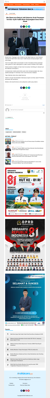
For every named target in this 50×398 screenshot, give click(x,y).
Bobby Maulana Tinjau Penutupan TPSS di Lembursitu (24, 349)
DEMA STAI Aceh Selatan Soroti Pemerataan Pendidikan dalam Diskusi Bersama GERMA (28, 142)
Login (43, 105)
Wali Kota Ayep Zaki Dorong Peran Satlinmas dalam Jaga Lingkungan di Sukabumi (24, 359)
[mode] (8, 1)
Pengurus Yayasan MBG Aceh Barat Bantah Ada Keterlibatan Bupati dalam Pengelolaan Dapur (27, 149)
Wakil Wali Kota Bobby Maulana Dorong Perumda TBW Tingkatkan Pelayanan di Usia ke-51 (24, 365)
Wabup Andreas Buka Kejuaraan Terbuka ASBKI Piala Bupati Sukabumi (25, 344)
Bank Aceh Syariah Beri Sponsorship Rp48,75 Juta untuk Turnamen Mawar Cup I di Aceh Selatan (26, 162)
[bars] (44, 1)
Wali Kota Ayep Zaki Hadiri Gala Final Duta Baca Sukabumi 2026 (26, 334)
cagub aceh (9, 132)
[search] (6, 1)
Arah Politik (12, 13)
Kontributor (26, 23)
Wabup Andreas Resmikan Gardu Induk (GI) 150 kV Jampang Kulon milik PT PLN (25, 339)
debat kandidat (17, 132)
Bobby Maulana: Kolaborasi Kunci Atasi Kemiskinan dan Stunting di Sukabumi (26, 354)
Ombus (24, 132)
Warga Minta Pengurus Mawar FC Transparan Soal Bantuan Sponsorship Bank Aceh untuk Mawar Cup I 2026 (27, 155)
